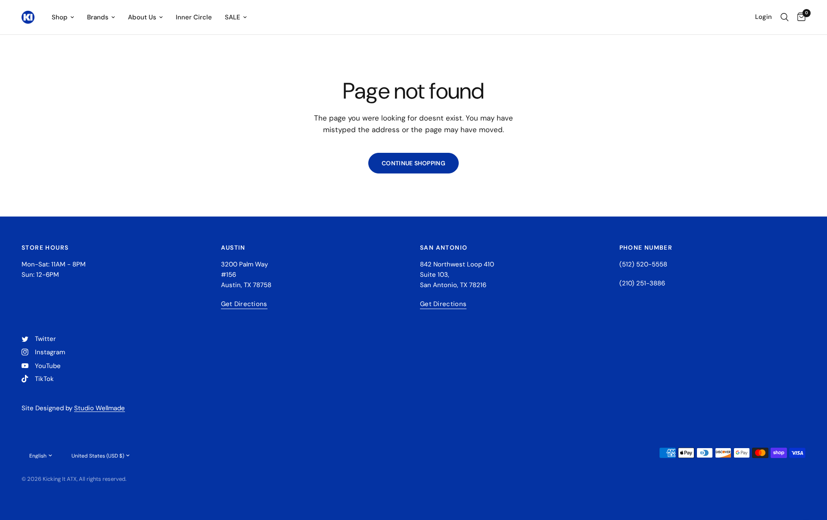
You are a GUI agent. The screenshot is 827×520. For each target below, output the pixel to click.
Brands (98, 17)
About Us (142, 17)
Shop (60, 17)
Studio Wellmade (99, 408)
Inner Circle (194, 17)
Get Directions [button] (244, 304)
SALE (232, 17)
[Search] (784, 17)
